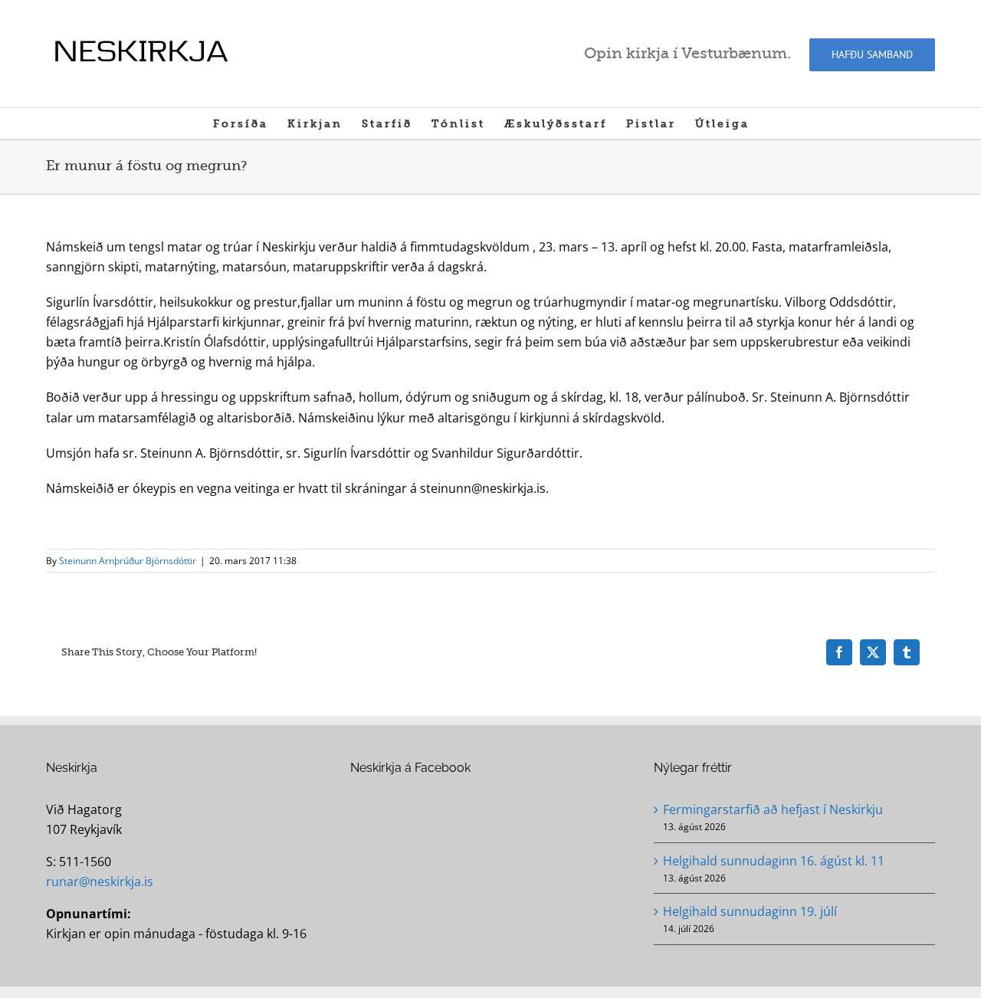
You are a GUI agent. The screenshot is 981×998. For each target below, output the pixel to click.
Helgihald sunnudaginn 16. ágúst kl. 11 (773, 860)
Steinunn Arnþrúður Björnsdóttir (127, 560)
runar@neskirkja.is (99, 881)
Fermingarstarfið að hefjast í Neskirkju (773, 809)
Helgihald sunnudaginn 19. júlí (750, 911)
